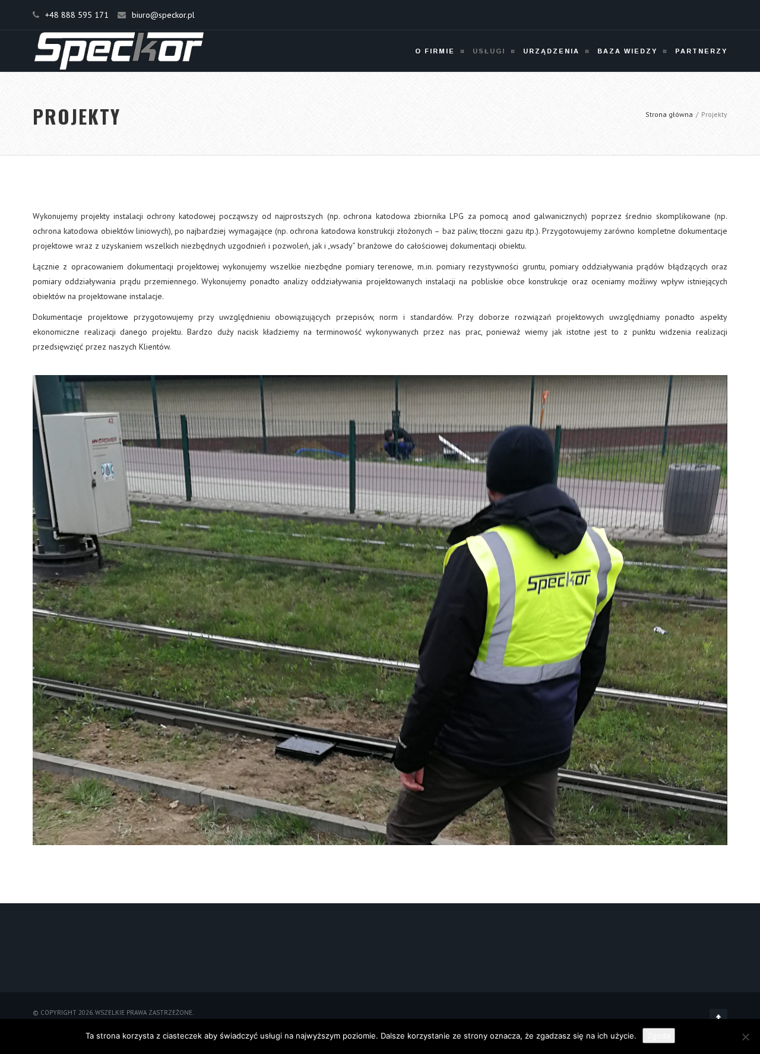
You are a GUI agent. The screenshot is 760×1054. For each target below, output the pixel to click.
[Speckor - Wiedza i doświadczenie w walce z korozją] (119, 51)
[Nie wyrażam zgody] (745, 1037)
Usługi (489, 51)
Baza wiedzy (627, 51)
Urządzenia (551, 51)
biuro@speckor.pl (163, 14)
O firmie (435, 51)
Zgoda (658, 1035)
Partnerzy (701, 51)
